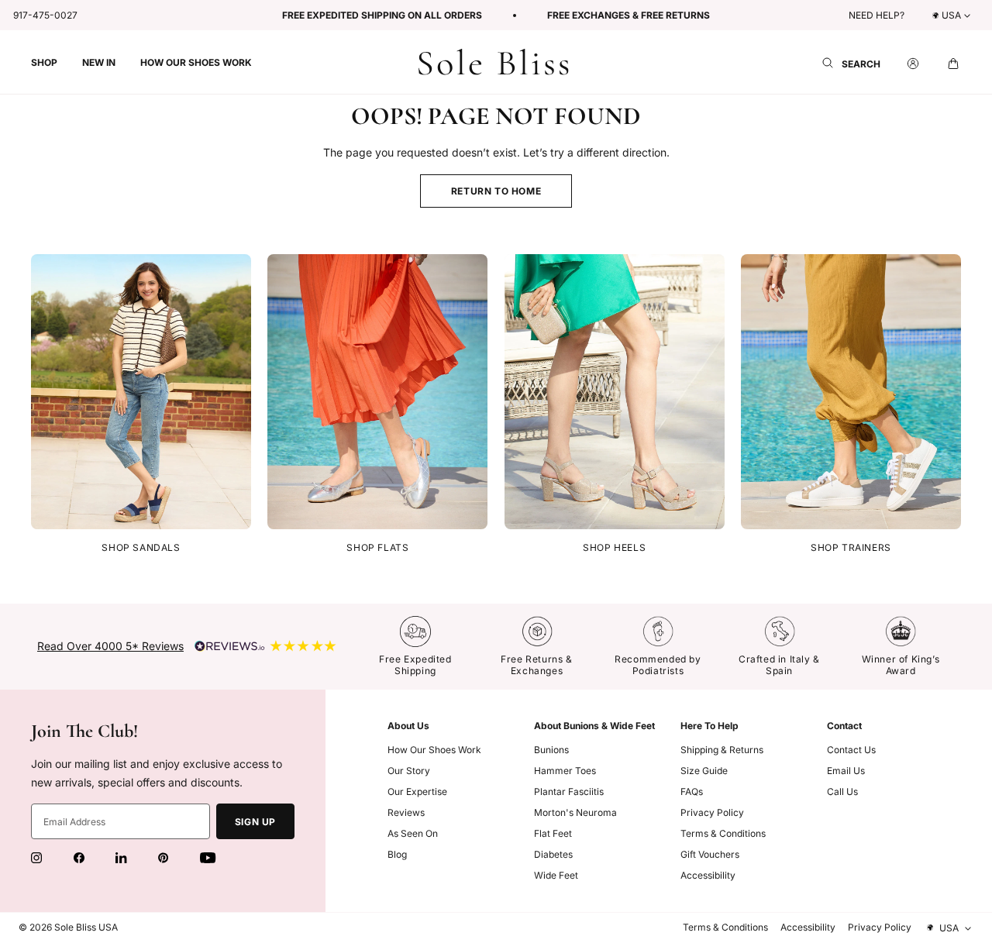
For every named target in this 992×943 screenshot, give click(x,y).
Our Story (409, 770)
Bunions (551, 749)
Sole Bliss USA (86, 927)
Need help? (876, 15)
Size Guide (704, 770)
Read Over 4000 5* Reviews (110, 645)
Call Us (842, 791)
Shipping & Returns (721, 749)
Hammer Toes (565, 770)
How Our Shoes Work (434, 749)
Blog (397, 854)
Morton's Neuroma (575, 812)
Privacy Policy (712, 812)
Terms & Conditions (723, 833)
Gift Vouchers (709, 854)
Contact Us (851, 749)
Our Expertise (417, 791)
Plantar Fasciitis (569, 791)
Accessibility (707, 875)
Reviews (406, 812)
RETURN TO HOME (496, 191)
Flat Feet (553, 833)
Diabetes (553, 854)
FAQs (691, 791)
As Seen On (413, 833)
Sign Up (255, 822)
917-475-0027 (45, 15)
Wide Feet (556, 875)
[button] (44, 62)
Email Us (846, 770)
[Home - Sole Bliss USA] (493, 62)
